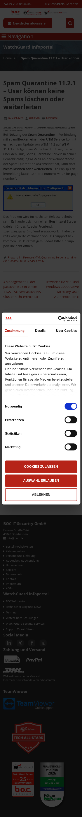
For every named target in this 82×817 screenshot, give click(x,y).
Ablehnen (41, 494)
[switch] (71, 420)
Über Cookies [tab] (66, 330)
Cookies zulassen (41, 466)
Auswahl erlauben (41, 480)
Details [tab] (40, 330)
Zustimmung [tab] (14, 330)
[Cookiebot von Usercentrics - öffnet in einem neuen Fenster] (58, 319)
